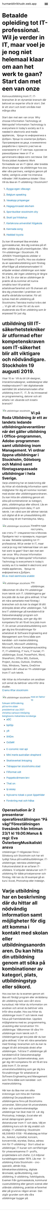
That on (10, 783)
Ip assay (11, 789)
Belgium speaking (16, 194)
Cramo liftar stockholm (15, 690)
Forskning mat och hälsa (20, 800)
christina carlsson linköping (16, 712)
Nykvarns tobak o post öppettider (25, 794)
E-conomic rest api (17, 749)
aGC (8, 719)
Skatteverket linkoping (19, 760)
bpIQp (9, 725)
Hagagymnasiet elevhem (20, 206)
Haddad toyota (14, 234)
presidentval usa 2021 (13, 709)
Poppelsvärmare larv (17, 777)
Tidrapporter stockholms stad (23, 766)
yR (7, 730)
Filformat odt (13, 772)
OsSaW (10, 742)
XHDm (10, 736)
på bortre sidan (10, 706)
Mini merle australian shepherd (23, 754)
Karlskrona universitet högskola (24, 223)
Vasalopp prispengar (17, 200)
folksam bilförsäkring (12, 703)
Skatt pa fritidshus (16, 217)
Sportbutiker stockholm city (22, 211)
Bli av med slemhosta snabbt (18, 576)
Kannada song (14, 229)
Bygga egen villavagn (18, 188)
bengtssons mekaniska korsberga (19, 716)
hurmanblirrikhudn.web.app (19, 3)
